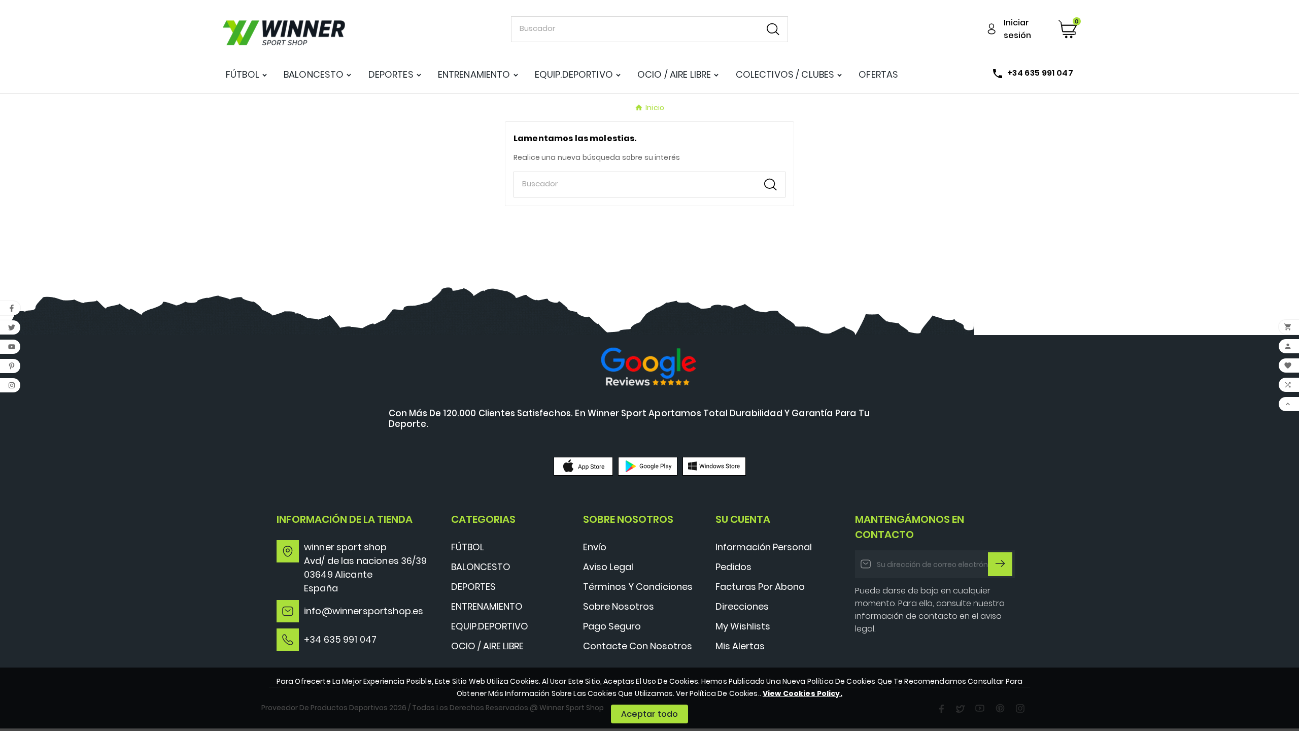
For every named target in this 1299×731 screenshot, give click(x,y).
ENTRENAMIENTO (487, 606)
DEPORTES (473, 586)
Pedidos (733, 566)
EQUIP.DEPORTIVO (489, 626)
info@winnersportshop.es (363, 611)
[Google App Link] (647, 465)
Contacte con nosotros (637, 646)
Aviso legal (608, 566)
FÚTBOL (467, 547)
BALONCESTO (480, 566)
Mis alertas (740, 646)
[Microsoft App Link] (714, 465)
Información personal (763, 547)
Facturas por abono (760, 586)
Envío (594, 547)
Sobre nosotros (618, 606)
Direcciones (742, 606)
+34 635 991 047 (340, 639)
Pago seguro (612, 626)
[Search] (773, 29)
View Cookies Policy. (802, 693)
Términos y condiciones (638, 586)
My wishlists (742, 626)
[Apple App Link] (583, 465)
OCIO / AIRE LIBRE (487, 646)
